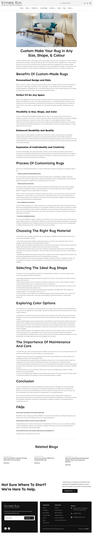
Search (57, 507)
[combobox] (69, 3)
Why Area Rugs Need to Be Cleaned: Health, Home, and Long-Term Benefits (77, 460)
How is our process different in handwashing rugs (44, 459)
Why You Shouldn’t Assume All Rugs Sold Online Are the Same (15, 459)
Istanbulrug (47, 528)
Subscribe (28, 517)
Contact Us (46, 522)
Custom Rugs (46, 515)
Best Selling (46, 512)
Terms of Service (59, 517)
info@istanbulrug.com (79, 517)
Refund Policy (58, 512)
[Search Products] (60, 3)
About (44, 517)
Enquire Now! (69, 491)
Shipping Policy (59, 515)
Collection (45, 510)
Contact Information (60, 520)
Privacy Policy (58, 510)
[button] (27, 8)
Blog (44, 520)
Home (44, 507)
